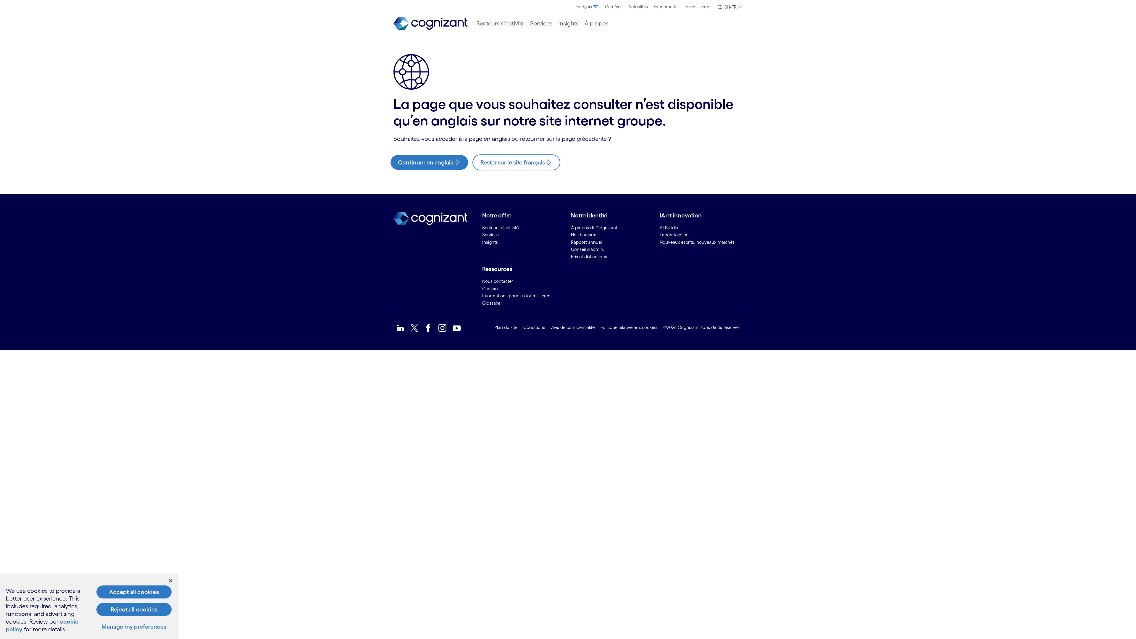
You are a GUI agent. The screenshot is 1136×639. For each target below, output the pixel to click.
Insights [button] (568, 23)
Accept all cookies (134, 592)
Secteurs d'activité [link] (500, 227)
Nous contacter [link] (497, 281)
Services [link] (490, 234)
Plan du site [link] (505, 327)
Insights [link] (490, 242)
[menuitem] (587, 6)
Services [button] (541, 23)
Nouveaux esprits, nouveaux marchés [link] (697, 242)
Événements (666, 6)
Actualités (638, 6)
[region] (89, 606)
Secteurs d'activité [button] (500, 23)
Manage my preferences (133, 626)
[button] (729, 7)
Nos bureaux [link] (583, 234)
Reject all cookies (134, 609)
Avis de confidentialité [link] (573, 327)
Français (583, 6)
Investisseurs (697, 6)
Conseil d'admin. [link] (587, 249)
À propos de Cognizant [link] (594, 227)
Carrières (613, 6)
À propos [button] (597, 23)
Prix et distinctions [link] (589, 256)
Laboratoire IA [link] (674, 234)
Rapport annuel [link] (586, 242)
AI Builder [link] (669, 227)
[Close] (170, 580)
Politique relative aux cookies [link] (629, 327)
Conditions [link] (534, 327)
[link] (430, 23)
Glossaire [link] (491, 303)
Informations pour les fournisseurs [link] (516, 295)
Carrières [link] (491, 288)
